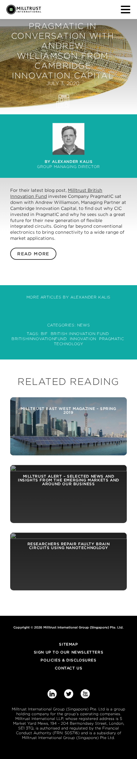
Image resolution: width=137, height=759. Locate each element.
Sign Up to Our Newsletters (69, 652)
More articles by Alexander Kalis (68, 297)
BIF (44, 333)
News (83, 325)
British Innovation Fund (80, 333)
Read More (33, 253)
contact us (69, 668)
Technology (68, 343)
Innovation (83, 338)
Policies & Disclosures (68, 660)
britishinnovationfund (39, 338)
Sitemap (68, 644)
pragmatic (111, 338)
